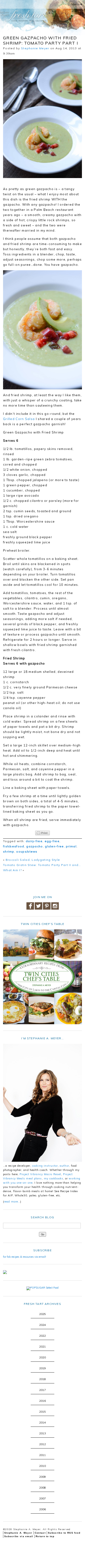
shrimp (8, 851)
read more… (12, 1201)
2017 (42, 1390)
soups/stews (26, 851)
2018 (42, 1379)
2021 (42, 1346)
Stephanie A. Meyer (18, 1533)
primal (71, 846)
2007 (42, 1498)
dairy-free (34, 841)
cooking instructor (45, 1165)
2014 (42, 1422)
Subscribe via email (18, 1536)
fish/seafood (13, 846)
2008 (42, 1487)
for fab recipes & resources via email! (24, 1256)
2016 (42, 1401)
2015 (42, 1411)
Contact (40, 1533)
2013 (42, 1433)
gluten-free (54, 846)
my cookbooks (53, 1178)
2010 (42, 1466)
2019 (42, 1368)
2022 (42, 1335)
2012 (42, 1444)
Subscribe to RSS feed (64, 1533)
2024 (42, 1325)
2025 (42, 1314)
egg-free (52, 841)
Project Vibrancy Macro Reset (40, 1174)
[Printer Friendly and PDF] (42, 833)
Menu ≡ (77, 4)
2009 (42, 1476)
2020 (42, 1357)
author (64, 1165)
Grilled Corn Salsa (19, 419)
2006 (42, 1509)
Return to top (45, 1536)
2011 (42, 1455)
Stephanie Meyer (35, 48)
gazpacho (34, 846)
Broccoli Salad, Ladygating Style (33, 859)
